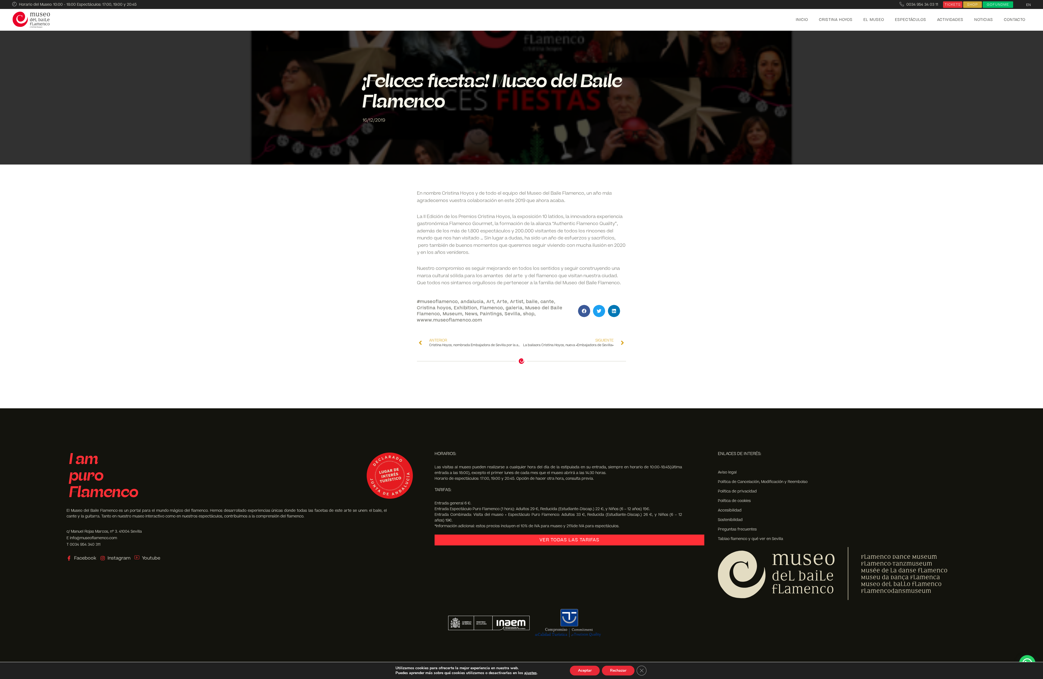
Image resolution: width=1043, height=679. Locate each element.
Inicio (802, 20)
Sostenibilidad (730, 519)
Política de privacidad (737, 491)
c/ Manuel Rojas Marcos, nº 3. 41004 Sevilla (104, 531)
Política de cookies (734, 500)
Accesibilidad (730, 510)
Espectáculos (910, 20)
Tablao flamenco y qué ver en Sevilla (750, 538)
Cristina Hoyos (836, 20)
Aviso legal (727, 472)
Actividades (950, 20)
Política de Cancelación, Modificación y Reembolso (763, 481)
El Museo (873, 20)
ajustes (530, 673)
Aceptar (585, 670)
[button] (584, 311)
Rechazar (618, 670)
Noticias (983, 20)
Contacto (1014, 20)
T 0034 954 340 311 (83, 544)
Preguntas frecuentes (737, 529)
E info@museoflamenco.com (92, 538)
